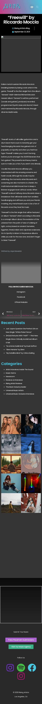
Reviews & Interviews (14, 380)
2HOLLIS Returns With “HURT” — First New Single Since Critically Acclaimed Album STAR (22, 339)
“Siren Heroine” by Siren (15, 349)
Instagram (21, 292)
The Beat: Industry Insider (16, 387)
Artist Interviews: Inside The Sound (19, 369)
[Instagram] (10, 667)
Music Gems (11, 373)
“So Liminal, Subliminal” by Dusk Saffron (21, 346)
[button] (32, 7)
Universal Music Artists (15, 390)
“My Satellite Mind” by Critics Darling (20, 353)
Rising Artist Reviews (14, 383)
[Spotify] (21, 667)
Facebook (21, 297)
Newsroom (10, 376)
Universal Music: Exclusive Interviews (20, 394)
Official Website (21, 302)
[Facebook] (32, 667)
